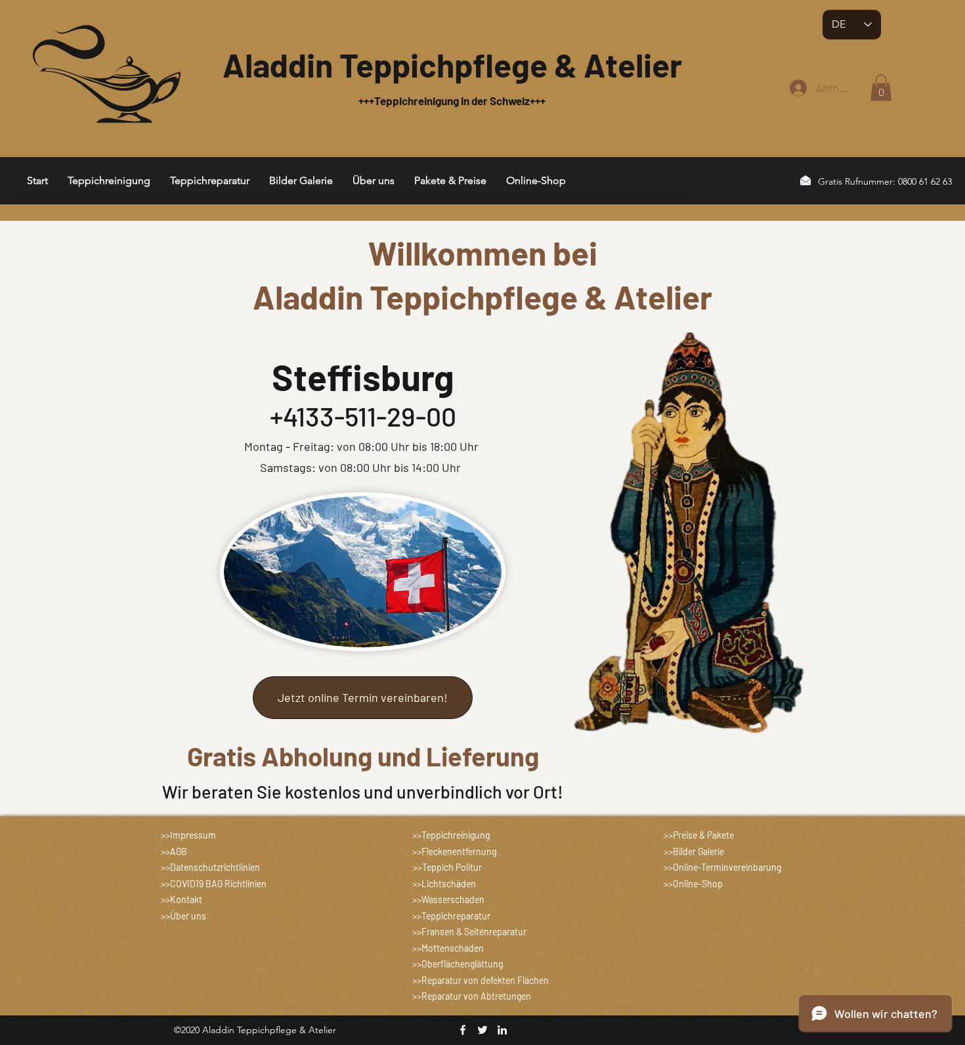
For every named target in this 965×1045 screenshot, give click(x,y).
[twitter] (482, 1029)
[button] (881, 87)
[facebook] (462, 1029)
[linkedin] (502, 1029)
